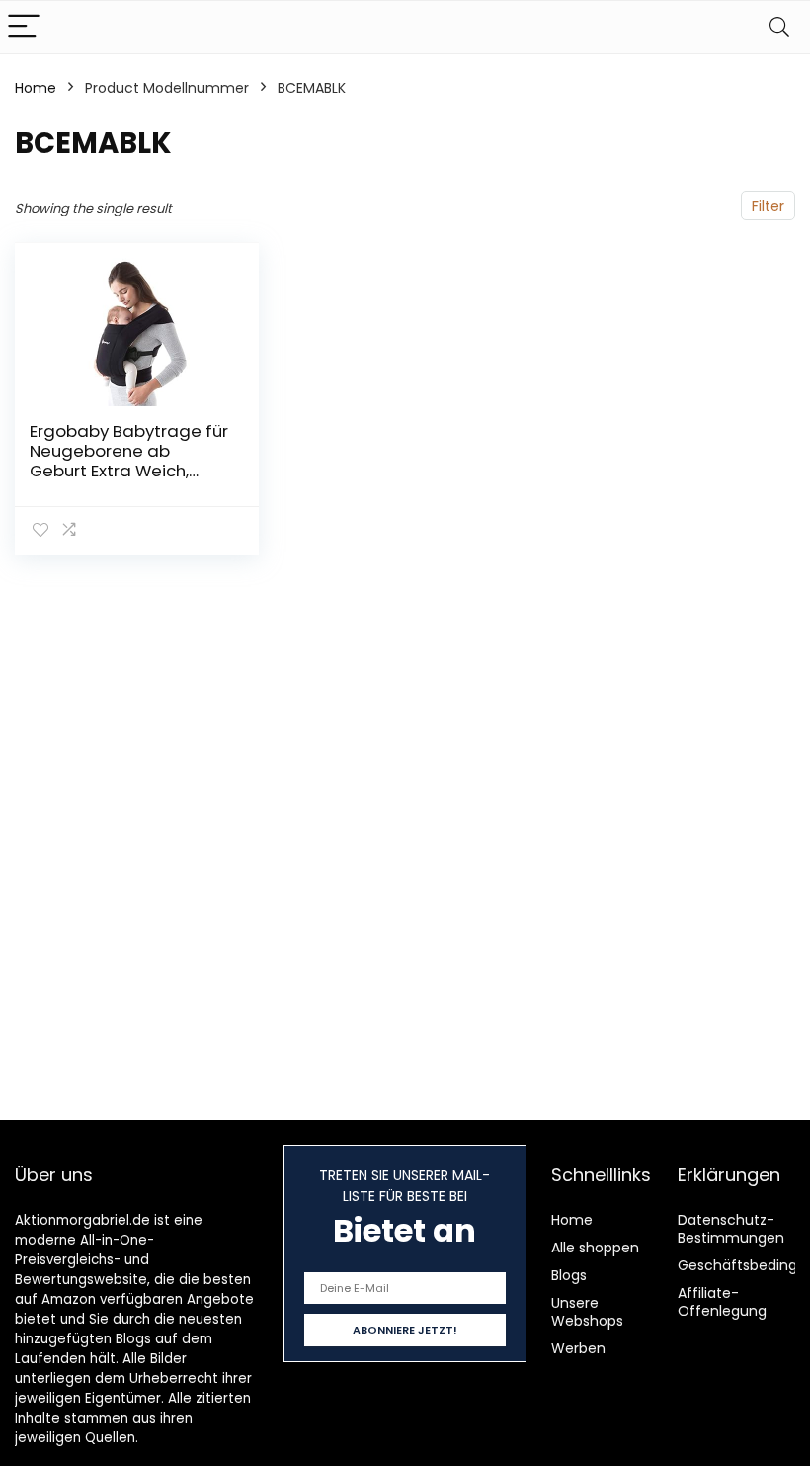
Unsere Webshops (587, 1312)
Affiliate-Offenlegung (722, 1302)
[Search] (779, 27)
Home (35, 88)
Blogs (569, 1275)
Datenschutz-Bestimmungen (731, 1229)
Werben (578, 1348)
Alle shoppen (595, 1247)
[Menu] (23, 27)
